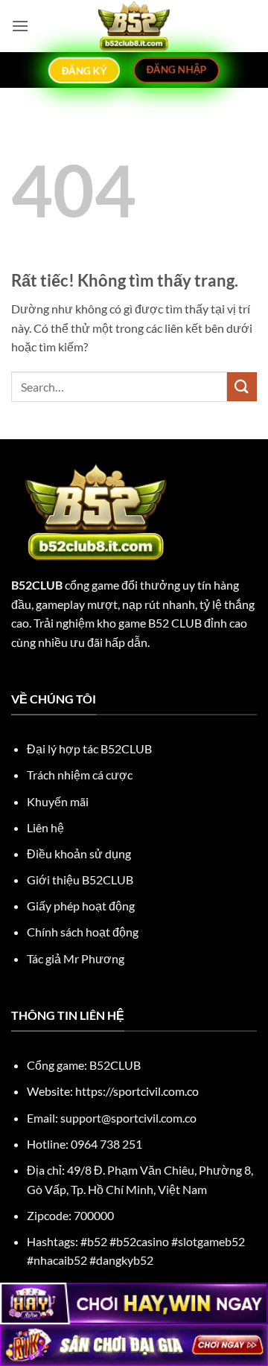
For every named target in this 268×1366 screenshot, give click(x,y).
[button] (20, 25)
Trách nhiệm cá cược (80, 774)
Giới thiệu (80, 879)
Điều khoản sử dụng (79, 853)
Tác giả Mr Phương (75, 958)
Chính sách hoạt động (82, 932)
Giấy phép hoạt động (81, 906)
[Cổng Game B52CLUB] (134, 26)
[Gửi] (242, 386)
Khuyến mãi (58, 801)
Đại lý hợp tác (89, 748)
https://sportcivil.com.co (137, 1091)
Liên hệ (45, 827)
